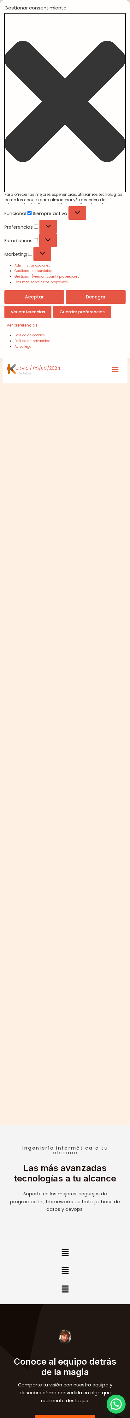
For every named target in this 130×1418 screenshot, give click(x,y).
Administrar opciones (32, 265)
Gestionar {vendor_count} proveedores (47, 276)
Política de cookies (30, 335)
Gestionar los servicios (33, 270)
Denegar (96, 297)
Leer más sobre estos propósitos (41, 282)
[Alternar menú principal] (115, 369)
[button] (65, 102)
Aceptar (34, 297)
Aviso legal (23, 346)
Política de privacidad (32, 341)
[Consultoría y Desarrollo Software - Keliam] (27, 369)
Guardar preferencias (82, 312)
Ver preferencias (28, 312)
